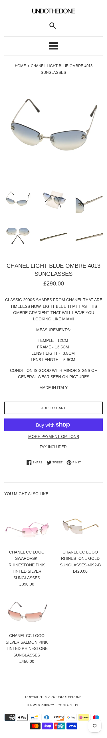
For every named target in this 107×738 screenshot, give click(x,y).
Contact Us (68, 705)
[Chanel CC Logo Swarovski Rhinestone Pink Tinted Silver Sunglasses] (26, 523)
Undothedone (68, 697)
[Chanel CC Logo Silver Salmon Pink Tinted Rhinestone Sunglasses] (26, 613)
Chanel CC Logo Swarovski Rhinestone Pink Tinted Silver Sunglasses (27, 565)
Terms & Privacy (40, 705)
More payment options (53, 436)
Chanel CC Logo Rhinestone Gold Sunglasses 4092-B (80, 558)
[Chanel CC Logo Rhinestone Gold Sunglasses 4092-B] (80, 523)
